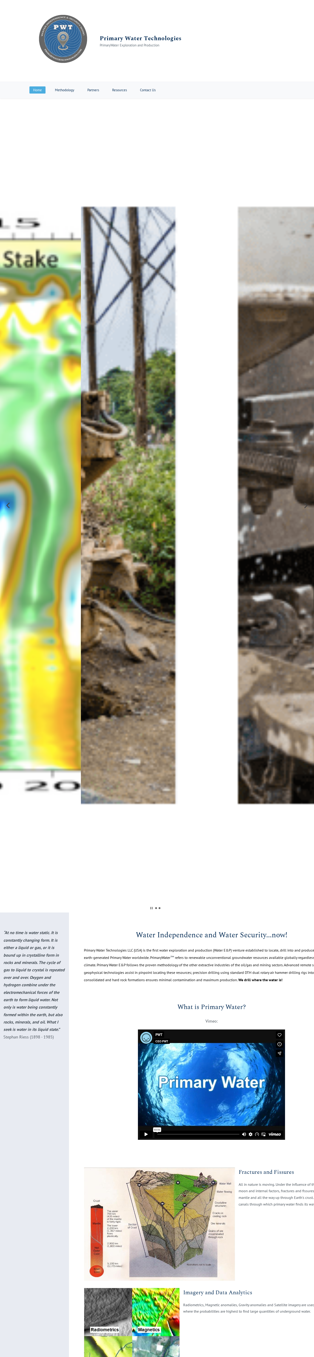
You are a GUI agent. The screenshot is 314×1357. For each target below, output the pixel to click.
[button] (8, 505)
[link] (159, 1171)
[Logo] (62, 40)
